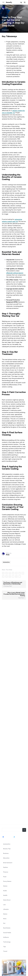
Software (6, 937)
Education (6, 858)
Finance (5, 872)
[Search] (24, 830)
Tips (4, 946)
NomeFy (9, 2)
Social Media (7, 932)
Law (4, 904)
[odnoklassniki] (6, 576)
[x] (3, 573)
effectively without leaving (14, 273)
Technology (6, 942)
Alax (6, 7)
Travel (5, 951)
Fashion (5, 867)
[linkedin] (13, 573)
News (4, 918)
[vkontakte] (3, 576)
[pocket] (23, 573)
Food (4, 876)
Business (6, 853)
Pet (4, 923)
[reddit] (19, 573)
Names (5, 914)
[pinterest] (9, 573)
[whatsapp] (9, 576)
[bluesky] (19, 576)
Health (5, 895)
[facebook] (6, 573)
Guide (5, 890)
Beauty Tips (7, 848)
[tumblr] (16, 573)
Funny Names (7, 881)
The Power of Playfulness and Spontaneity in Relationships (12, 583)
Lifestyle (6, 909)
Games (5, 886)
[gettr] (16, 576)
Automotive (6, 562)
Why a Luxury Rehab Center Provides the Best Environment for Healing (14, 594)
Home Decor (7, 900)
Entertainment (7, 862)
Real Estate (6, 928)
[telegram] (13, 576)
